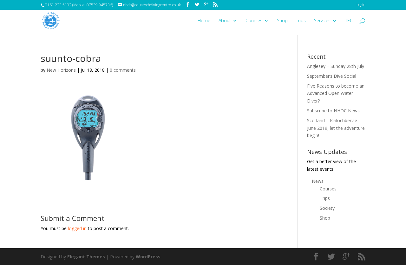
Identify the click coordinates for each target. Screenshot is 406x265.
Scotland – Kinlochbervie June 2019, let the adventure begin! (336, 128)
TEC (349, 20)
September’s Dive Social (331, 76)
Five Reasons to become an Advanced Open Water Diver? (335, 93)
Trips (301, 20)
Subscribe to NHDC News (333, 111)
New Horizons (61, 70)
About (225, 20)
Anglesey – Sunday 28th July (335, 66)
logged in (77, 228)
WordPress (148, 257)
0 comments (123, 70)
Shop (282, 20)
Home (204, 20)
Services (322, 20)
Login (361, 4)
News (318, 181)
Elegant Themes (86, 257)
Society (327, 208)
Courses (254, 20)
